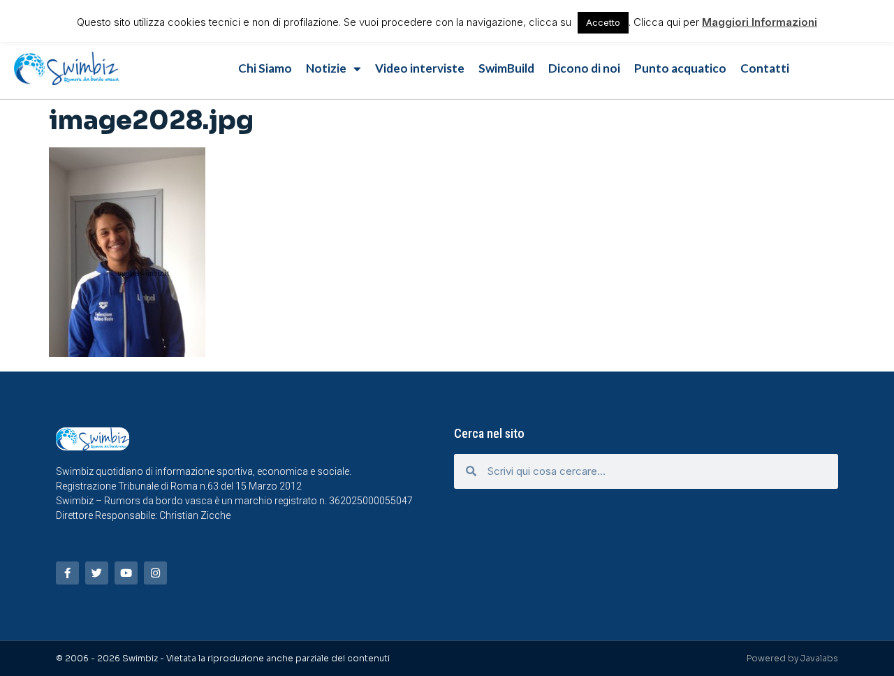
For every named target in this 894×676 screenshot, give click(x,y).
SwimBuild (506, 68)
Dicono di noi (584, 68)
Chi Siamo (265, 68)
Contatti (764, 68)
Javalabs (819, 658)
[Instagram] (155, 573)
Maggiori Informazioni (759, 22)
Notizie (326, 68)
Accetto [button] (603, 22)
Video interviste (419, 68)
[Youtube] (126, 573)
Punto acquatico (680, 68)
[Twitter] (96, 573)
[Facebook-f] (67, 573)
